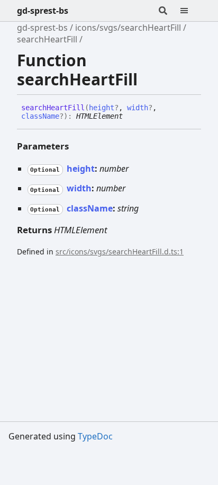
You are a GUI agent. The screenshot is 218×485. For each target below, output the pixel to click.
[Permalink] (130, 116)
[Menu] (190, 10)
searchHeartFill (47, 39)
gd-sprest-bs (42, 10)
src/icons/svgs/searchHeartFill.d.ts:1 (120, 251)
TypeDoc (95, 436)
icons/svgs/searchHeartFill (128, 27)
